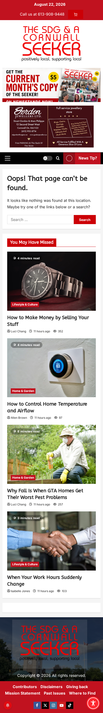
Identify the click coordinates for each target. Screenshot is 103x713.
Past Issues (54, 693)
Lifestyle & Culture (25, 304)
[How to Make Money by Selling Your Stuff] (51, 281)
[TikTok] (69, 705)
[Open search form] (58, 158)
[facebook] (37, 705)
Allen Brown (19, 417)
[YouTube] (61, 705)
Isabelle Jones (20, 591)
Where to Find (82, 693)
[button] (7, 158)
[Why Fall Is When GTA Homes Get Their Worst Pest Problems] (51, 454)
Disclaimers (51, 686)
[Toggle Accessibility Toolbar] (93, 703)
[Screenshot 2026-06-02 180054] (52, 126)
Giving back (77, 686)
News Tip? (88, 158)
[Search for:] (40, 219)
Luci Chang (18, 331)
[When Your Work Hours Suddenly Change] (51, 541)
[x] (45, 705)
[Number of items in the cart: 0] (75, 14)
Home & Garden (23, 391)
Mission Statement (22, 693)
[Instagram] (53, 705)
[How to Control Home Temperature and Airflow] (51, 367)
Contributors (25, 686)
